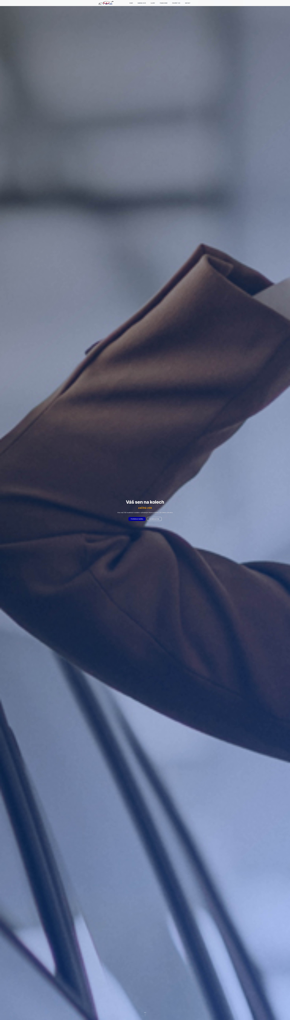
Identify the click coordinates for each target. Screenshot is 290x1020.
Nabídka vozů (142, 3)
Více (145, 1012)
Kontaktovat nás (154, 519)
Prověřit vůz (176, 3)
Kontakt (187, 3)
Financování (163, 3)
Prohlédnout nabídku (137, 519)
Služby (153, 3)
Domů (131, 3)
